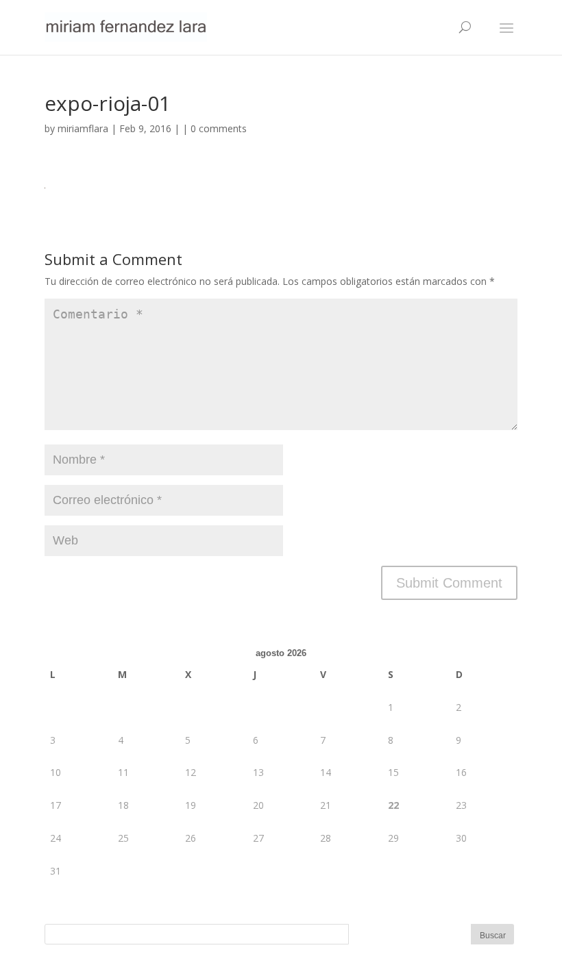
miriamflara (83, 128)
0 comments (219, 128)
